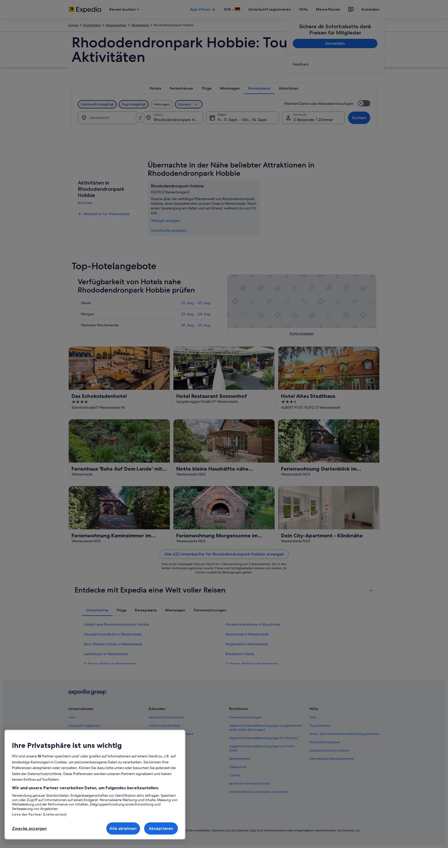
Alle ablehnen (123, 828)
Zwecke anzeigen (29, 828)
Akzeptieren (161, 828)
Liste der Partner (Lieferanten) (39, 814)
